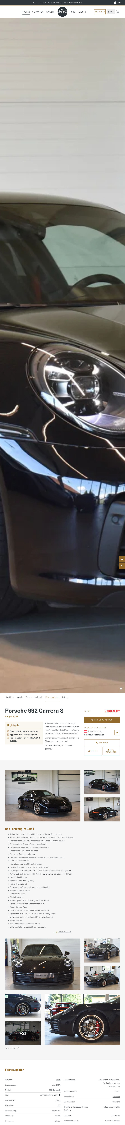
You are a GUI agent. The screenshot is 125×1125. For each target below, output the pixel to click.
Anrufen (103, 742)
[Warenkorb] (118, 11)
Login (119, 2)
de (111, 12)
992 (58, 1105)
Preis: (87, 711)
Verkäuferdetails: (95, 728)
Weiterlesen (64, 931)
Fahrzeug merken (103, 720)
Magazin (50, 12)
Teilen (93, 751)
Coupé (57, 1100)
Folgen (98, 12)
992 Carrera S (54, 1090)
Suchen (26, 12)
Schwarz (116, 1096)
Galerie (19, 697)
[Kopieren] (59, 1095)
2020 (58, 1079)
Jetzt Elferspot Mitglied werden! (57, 2)
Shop (73, 12)
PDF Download (111, 751)
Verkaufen (37, 12)
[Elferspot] (62, 12)
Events (82, 12)
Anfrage (65, 697)
